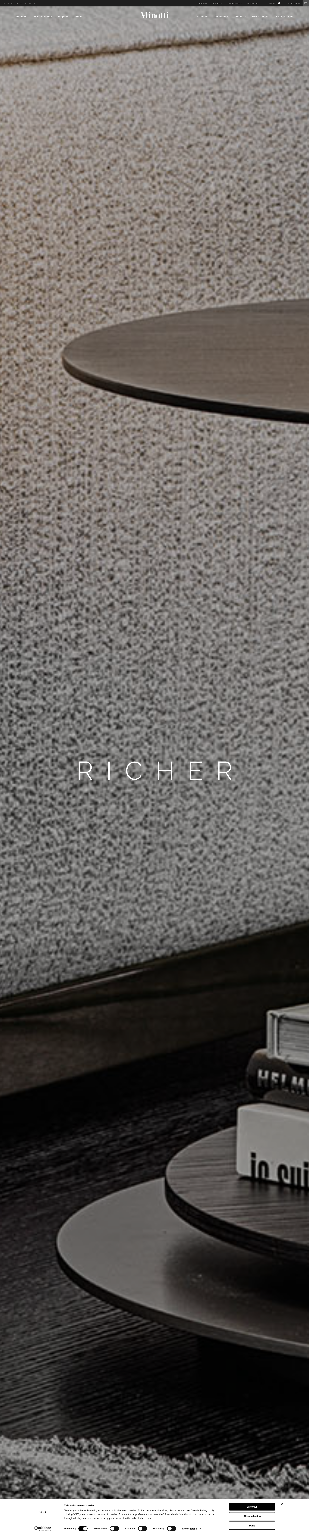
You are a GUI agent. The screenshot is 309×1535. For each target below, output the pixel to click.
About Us (240, 16)
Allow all (252, 1506)
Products (21, 16)
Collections (221, 16)
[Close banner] (282, 1504)
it (8, 3)
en (4, 3)
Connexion (202, 3)
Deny (252, 1525)
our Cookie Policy (196, 1510)
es (21, 3)
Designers (216, 3)
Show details (189, 1528)
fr (17, 3)
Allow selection (252, 1516)
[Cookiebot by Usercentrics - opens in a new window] (43, 1528)
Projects (63, 16)
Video (78, 16)
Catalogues (252, 3)
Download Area (234, 3)
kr (34, 3)
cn (25, 3)
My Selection (294, 3)
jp (30, 3)
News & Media (260, 16)
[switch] (114, 1528)
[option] (154, 770)
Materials (202, 16)
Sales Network (284, 16)
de (12, 3)
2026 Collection (42, 16)
